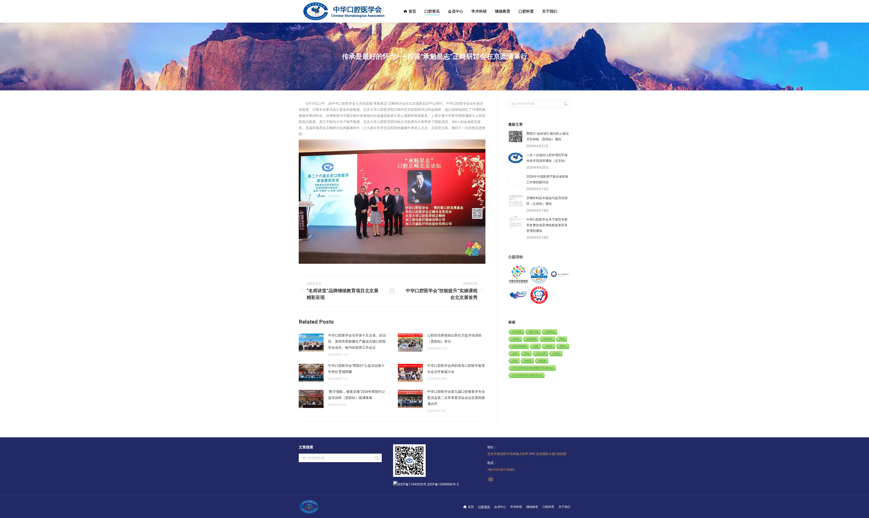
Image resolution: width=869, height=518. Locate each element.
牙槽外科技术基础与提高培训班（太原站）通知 (547, 200)
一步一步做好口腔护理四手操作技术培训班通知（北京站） (547, 157)
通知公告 (533, 331)
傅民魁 (542, 360)
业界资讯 (550, 331)
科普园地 (531, 339)
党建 (536, 346)
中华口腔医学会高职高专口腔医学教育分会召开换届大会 (456, 369)
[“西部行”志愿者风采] (518, 274)
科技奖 (528, 360)
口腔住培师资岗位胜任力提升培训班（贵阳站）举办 (454, 338)
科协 (515, 360)
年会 (527, 353)
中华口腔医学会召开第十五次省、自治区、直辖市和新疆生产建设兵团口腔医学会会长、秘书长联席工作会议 (357, 341)
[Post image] (311, 343)
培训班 (516, 339)
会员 (515, 353)
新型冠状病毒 (519, 346)
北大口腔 (541, 353)
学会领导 (517, 331)
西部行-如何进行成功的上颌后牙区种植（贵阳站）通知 (547, 136)
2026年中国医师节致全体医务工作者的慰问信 (547, 179)
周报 (562, 339)
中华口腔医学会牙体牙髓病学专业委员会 (533, 368)
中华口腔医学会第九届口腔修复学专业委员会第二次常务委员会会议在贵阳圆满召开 (456, 398)
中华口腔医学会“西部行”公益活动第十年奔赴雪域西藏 (356, 369)
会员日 (556, 353)
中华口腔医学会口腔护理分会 (527, 375)
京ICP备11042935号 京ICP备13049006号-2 (428, 484)
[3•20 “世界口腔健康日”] (560, 274)
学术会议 (547, 339)
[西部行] (518, 295)
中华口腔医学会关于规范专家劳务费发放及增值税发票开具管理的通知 (547, 225)
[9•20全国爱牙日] (539, 295)
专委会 (549, 346)
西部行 (563, 346)
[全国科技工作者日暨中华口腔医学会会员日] (539, 274)
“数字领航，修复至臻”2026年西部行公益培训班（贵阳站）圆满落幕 (356, 395)
